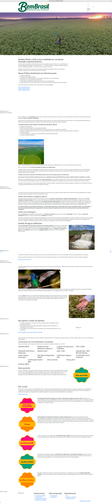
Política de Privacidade (40, 495)
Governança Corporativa (40, 499)
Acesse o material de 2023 (24, 87)
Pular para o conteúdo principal (56, 1)
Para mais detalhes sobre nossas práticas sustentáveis (30, 332)
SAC (67, 495)
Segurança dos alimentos (41, 498)
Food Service (53, 497)
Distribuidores (54, 495)
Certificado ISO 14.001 (23, 394)
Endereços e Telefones (71, 497)
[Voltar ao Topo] (0, 502)
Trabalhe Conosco (70, 498)
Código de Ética (38, 497)
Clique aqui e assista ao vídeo (24, 259)
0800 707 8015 (83, 493)
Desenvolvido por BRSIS (85, 501)
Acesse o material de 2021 (24, 90)
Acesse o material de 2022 (24, 88)
